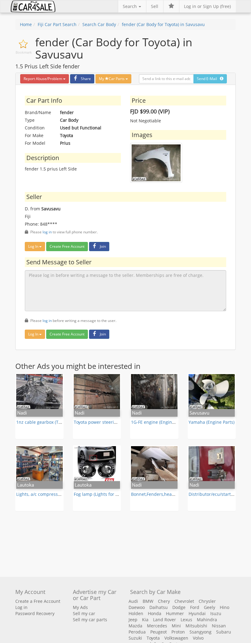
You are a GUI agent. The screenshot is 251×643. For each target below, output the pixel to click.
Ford (194, 607)
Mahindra (207, 619)
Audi (133, 601)
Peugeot (158, 632)
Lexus (186, 619)
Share (86, 78)
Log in (21, 607)
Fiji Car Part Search (57, 24)
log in (47, 231)
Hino (224, 607)
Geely (209, 607)
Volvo (198, 638)
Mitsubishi (196, 626)
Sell (154, 6)
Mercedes (157, 626)
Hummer (175, 613)
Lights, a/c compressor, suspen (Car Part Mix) (62, 494)
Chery (164, 601)
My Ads (80, 607)
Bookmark (24, 52)
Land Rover (164, 619)
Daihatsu (158, 607)
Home (26, 24)
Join (103, 246)
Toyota (153, 638)
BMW (148, 601)
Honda (154, 613)
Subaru (223, 632)
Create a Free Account (37, 601)
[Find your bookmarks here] (171, 6)
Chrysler (207, 601)
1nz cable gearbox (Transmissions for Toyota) (62, 422)
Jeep (133, 619)
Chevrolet (184, 601)
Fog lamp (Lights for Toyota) (102, 494)
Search (130, 6)
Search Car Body (99, 24)
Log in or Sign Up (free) (207, 6)
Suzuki (135, 638)
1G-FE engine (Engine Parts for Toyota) (170, 422)
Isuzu (215, 613)
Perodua (137, 632)
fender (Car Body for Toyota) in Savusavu (163, 24)
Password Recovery (34, 613)
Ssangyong (200, 632)
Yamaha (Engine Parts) (211, 422)
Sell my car (84, 613)
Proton (178, 632)
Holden (136, 613)
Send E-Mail (208, 78)
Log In (33, 246)
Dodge (178, 607)
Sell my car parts (90, 619)
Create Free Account (67, 246)
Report (43, 78)
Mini (176, 626)
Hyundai (197, 613)
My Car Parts (112, 78)
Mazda (135, 626)
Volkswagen (176, 638)
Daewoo (137, 607)
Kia (145, 619)
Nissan (219, 626)
